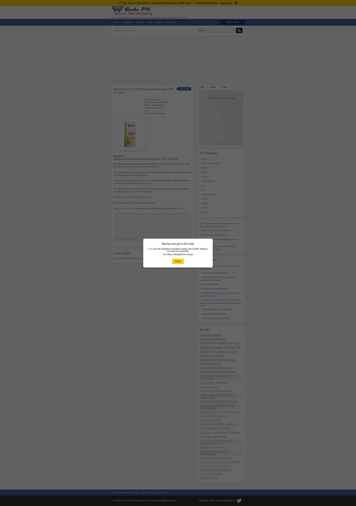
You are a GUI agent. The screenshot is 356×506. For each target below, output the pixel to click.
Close (178, 261)
